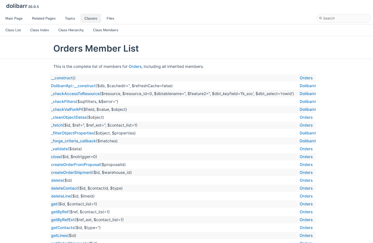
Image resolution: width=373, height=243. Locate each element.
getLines (59, 235)
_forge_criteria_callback (73, 141)
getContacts (62, 227)
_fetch (57, 125)
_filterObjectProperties (72, 133)
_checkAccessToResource (75, 93)
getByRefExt (63, 219)
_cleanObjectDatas (69, 117)
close (56, 156)
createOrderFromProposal (75, 164)
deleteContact (64, 188)
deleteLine (61, 196)
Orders (135, 66)
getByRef (60, 211)
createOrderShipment (71, 172)
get (54, 204)
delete (57, 180)
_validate (59, 148)
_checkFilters (63, 101)
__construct (62, 77)
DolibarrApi (310, 85)
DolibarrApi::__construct (73, 85)
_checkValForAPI (66, 109)
